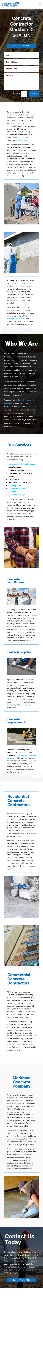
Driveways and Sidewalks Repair (21, 464)
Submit (34, 94)
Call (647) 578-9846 (21, 45)
